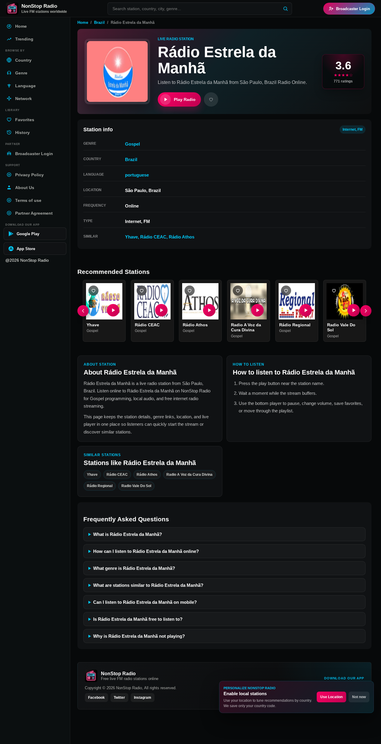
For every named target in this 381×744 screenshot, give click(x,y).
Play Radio (185, 99)
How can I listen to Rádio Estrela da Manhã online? (146, 551)
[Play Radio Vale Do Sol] (353, 310)
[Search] (285, 8)
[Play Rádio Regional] (305, 310)
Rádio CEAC (153, 236)
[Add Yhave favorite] (93, 291)
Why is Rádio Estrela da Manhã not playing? (139, 636)
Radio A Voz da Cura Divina (246, 327)
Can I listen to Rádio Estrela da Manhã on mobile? (145, 602)
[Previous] (83, 310)
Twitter (119, 697)
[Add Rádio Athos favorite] (190, 291)
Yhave (131, 236)
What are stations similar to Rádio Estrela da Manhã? (148, 585)
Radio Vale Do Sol (136, 486)
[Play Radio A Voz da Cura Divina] (257, 310)
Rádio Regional (294, 324)
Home (82, 22)
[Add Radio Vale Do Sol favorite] (334, 291)
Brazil (99, 22)
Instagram (142, 697)
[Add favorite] (211, 99)
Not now (359, 697)
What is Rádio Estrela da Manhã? (127, 534)
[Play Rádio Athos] (209, 310)
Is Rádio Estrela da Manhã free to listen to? (137, 619)
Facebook (96, 697)
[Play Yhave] (113, 310)
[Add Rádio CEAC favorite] (142, 291)
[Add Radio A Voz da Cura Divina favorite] (238, 291)
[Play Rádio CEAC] (161, 310)
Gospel (132, 143)
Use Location (331, 697)
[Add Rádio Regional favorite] (286, 291)
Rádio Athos (181, 236)
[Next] (365, 310)
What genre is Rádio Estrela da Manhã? (134, 568)
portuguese (137, 174)
